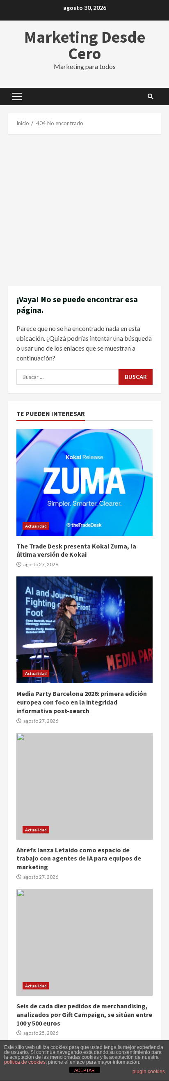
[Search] (150, 96)
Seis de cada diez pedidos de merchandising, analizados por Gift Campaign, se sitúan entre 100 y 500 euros (84, 942)
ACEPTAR (84, 1070)
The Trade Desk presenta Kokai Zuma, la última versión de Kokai (84, 482)
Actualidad (36, 525)
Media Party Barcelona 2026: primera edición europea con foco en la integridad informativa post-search (84, 629)
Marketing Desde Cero (84, 45)
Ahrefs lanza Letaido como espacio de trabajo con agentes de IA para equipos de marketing (84, 786)
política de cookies (25, 1062)
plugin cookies (148, 1071)
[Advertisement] (84, 210)
